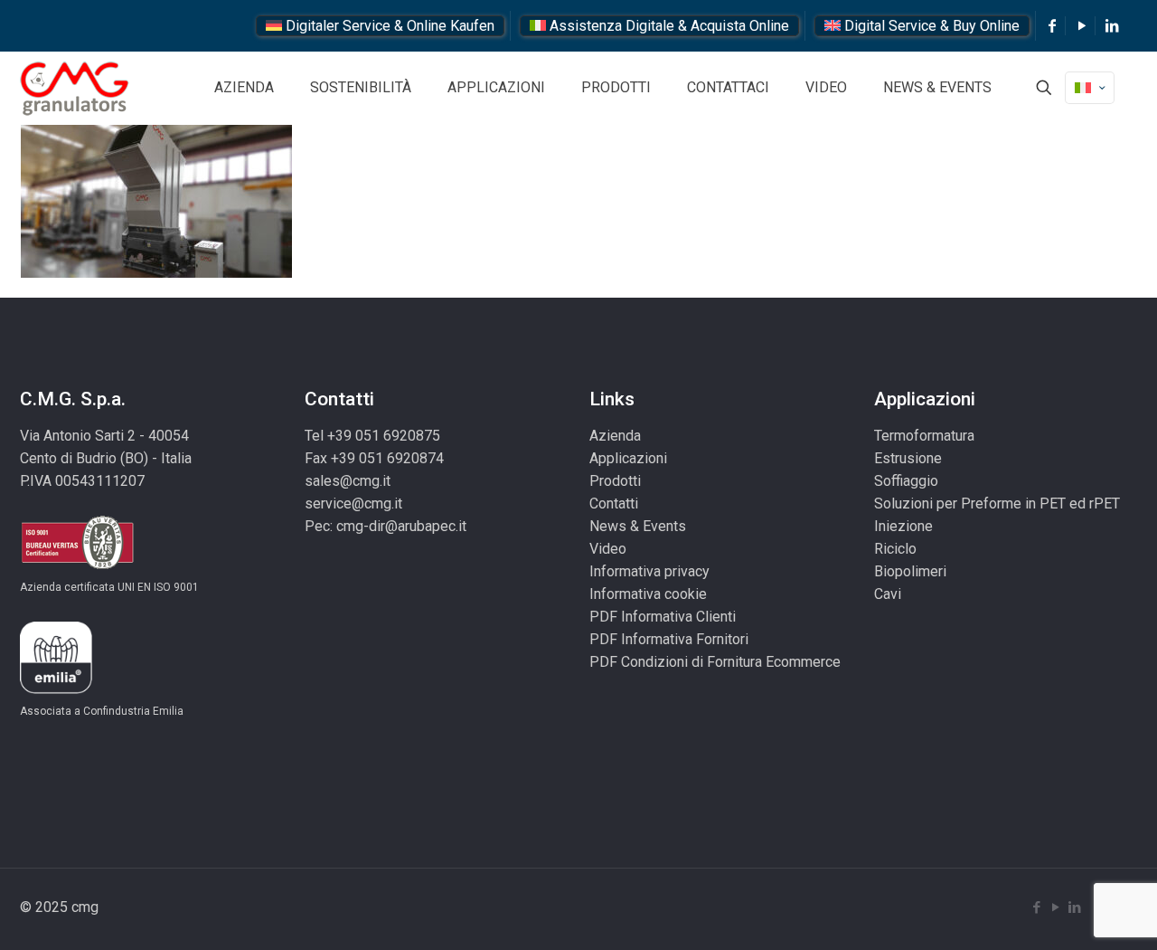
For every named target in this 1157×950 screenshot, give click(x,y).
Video (607, 548)
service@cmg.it (353, 503)
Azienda (615, 435)
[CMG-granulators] (74, 88)
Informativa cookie (648, 594)
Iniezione (903, 526)
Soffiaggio (906, 480)
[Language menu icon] (1090, 87)
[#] (1044, 88)
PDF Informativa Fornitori (668, 639)
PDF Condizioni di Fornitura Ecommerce (715, 661)
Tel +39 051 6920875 (372, 435)
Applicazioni (628, 458)
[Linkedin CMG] (1112, 25)
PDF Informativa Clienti (662, 616)
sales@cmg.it (347, 480)
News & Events (637, 526)
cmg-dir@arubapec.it (401, 526)
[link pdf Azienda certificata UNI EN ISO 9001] (77, 565)
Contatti (613, 503)
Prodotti (615, 480)
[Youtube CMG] (1082, 25)
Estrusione (908, 458)
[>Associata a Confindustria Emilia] (56, 689)
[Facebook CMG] (1052, 25)
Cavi (887, 594)
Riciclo (895, 548)
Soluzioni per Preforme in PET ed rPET (997, 503)
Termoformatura (924, 435)
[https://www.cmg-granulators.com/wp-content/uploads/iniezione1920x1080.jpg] (156, 272)
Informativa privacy (649, 571)
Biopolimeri (910, 571)
